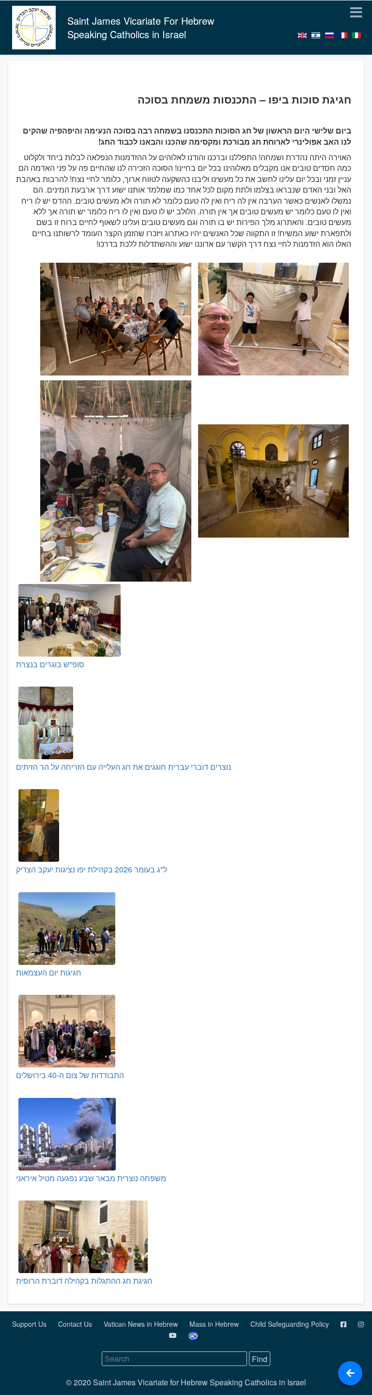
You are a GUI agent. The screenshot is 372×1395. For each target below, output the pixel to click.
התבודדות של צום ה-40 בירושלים (70, 1074)
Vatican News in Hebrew (142, 1324)
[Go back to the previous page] (350, 1373)
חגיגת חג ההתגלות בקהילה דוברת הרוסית (84, 1280)
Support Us (30, 1324)
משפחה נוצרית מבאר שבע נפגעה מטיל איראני (91, 1178)
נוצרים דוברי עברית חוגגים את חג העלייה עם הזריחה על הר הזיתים (123, 766)
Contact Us (76, 1324)
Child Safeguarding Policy (290, 1324)
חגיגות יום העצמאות (48, 972)
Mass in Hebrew (215, 1324)
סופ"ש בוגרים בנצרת (50, 664)
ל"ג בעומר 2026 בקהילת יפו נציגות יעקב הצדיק (91, 869)
